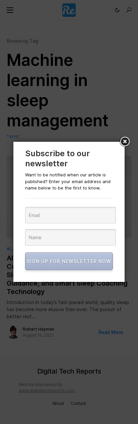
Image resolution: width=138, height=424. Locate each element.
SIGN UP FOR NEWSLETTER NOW (69, 261)
